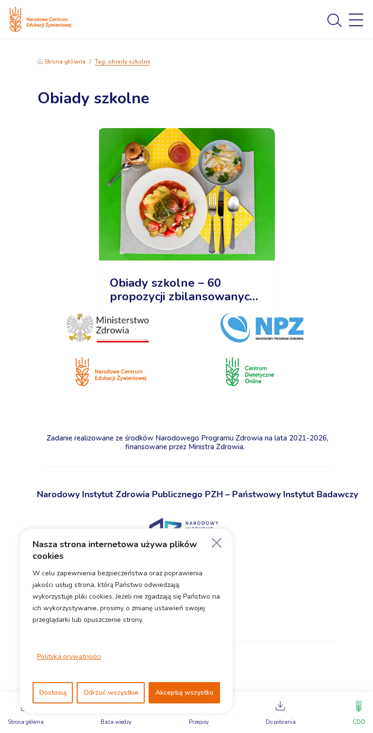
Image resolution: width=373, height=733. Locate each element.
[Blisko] (216, 543)
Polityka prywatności (69, 656)
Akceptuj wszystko (184, 692)
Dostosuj (53, 692)
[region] (126, 621)
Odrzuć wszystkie (111, 692)
